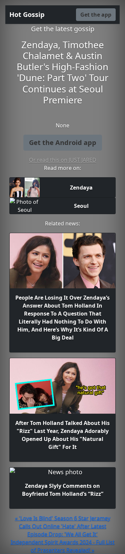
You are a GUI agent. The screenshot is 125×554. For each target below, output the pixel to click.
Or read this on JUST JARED (62, 160)
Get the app (95, 14)
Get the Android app (62, 142)
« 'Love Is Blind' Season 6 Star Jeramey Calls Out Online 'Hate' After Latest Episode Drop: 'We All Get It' (62, 526)
